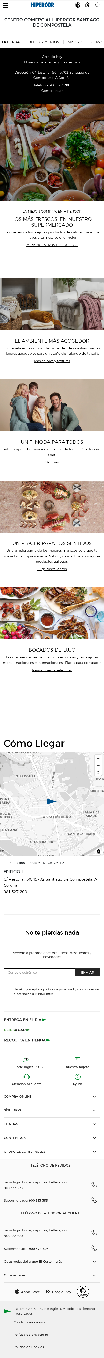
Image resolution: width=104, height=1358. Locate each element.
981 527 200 (60, 85)
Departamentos (43, 42)
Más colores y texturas (52, 361)
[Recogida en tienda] (27, 1040)
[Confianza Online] (83, 1292)
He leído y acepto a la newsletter (56, 991)
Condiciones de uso (29, 1322)
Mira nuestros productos (52, 245)
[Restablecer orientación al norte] (98, 772)
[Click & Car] (17, 1030)
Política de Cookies (29, 1346)
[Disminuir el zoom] (98, 765)
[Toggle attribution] (99, 852)
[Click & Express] (26, 1019)
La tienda (11, 42)
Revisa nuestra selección (52, 670)
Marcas (75, 42)
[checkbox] (7, 990)
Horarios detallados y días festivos (52, 62)
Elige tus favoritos (52, 569)
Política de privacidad (31, 1334)
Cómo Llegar (52, 91)
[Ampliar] (98, 758)
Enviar (87, 972)
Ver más (52, 462)
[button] (5, 4)
